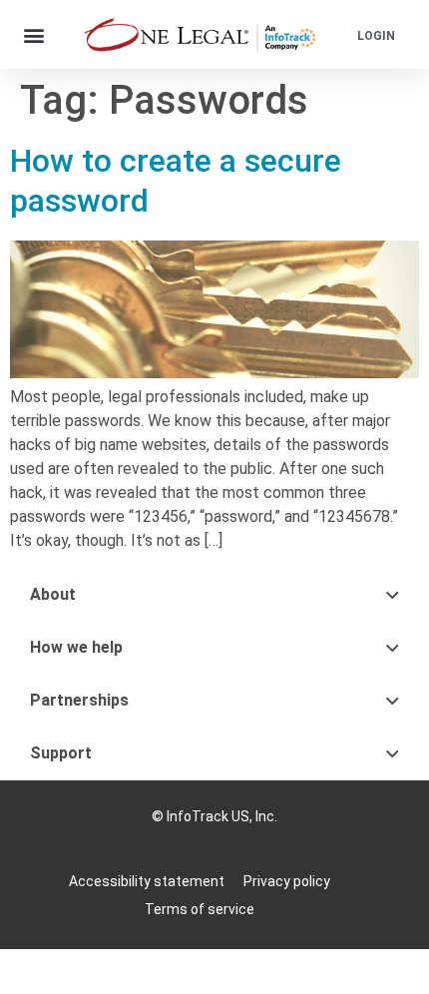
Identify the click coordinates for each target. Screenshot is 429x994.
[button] (34, 34)
